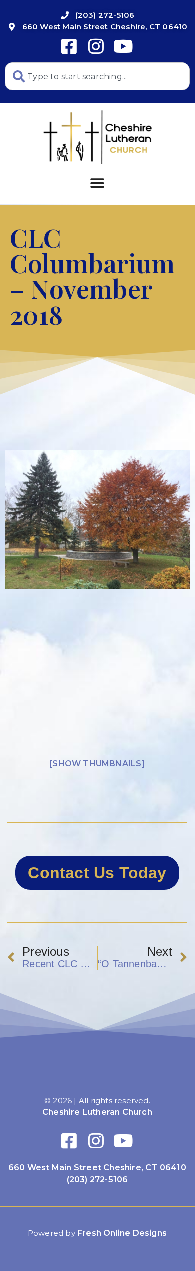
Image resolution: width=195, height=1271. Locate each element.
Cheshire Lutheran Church (97, 1112)
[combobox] (97, 76)
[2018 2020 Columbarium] (97, 519)
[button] (97, 183)
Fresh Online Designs (122, 1233)
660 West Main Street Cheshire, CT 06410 (97, 1167)
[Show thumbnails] (97, 763)
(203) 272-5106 (97, 1179)
